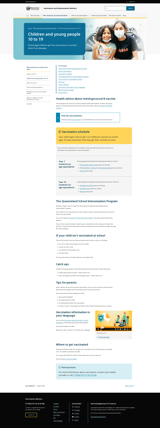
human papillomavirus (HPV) (89, 165)
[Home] (27, 15)
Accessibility (56, 415)
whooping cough (104, 168)
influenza (83, 171)
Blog (124, 15)
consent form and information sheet (80, 218)
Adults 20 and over (32, 83)
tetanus (93, 168)
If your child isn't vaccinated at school (70, 79)
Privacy (55, 409)
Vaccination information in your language (71, 87)
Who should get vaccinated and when (44, 28)
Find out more (62, 93)
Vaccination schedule (65, 74)
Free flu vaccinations (65, 71)
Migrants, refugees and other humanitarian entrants (35, 98)
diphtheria (87, 168)
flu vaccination (76, 120)
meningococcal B (85, 189)
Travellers (29, 104)
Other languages (57, 421)
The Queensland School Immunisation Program (73, 77)
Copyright (56, 403)
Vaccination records (115, 15)
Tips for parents (63, 85)
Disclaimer (56, 406)
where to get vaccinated (69, 359)
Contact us (31, 415)
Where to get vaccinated (99, 15)
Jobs (54, 418)
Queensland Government (98, 417)
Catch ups (61, 82)
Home (30, 28)
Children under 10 (31, 74)
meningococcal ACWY (86, 185)
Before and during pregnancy (35, 87)
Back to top (128, 386)
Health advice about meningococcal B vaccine (72, 69)
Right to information (59, 412)
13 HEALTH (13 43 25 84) (84, 375)
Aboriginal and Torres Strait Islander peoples (37, 92)
